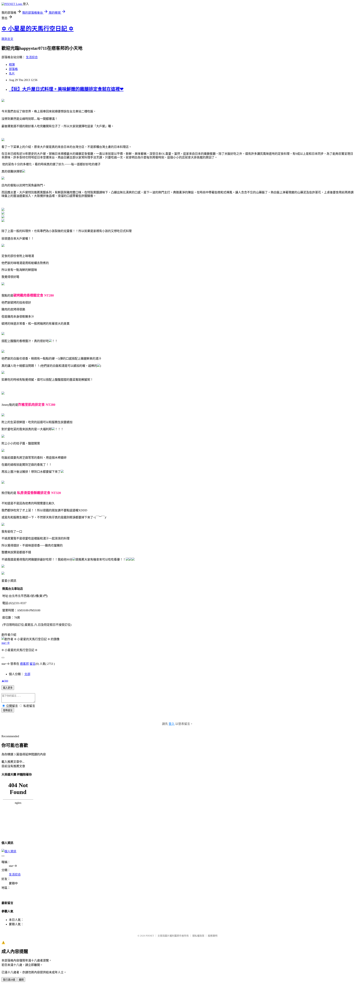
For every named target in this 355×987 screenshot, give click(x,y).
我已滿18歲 (9, 979)
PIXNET (150, 935)
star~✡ (5, 642)
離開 (21, 979)
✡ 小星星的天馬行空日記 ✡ (37, 28)
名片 (12, 73)
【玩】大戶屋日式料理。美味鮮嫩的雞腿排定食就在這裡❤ (66, 89)
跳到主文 (7, 38)
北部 (27, 674)
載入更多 (8, 687)
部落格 (13, 69)
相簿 (12, 64)
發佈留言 (8, 710)
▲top (4, 680)
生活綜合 (32, 57)
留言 (33, 663)
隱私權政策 (198, 935)
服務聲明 (212, 935)
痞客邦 (24, 663)
